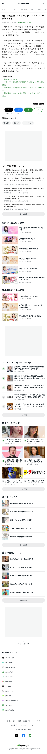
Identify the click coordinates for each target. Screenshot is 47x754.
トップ (4, 9)
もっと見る (23, 214)
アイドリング (28, 123)
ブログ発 (24, 9)
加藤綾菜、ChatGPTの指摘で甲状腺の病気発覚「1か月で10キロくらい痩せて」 (29, 368)
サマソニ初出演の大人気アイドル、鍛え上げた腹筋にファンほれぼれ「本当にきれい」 (13, 441)
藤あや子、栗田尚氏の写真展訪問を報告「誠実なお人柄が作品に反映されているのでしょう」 (24, 189)
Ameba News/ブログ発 (24, 22)
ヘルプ (38, 721)
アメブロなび (8, 705)
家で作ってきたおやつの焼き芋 (20, 567)
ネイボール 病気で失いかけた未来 (21, 592)
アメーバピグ (8, 681)
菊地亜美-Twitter (10, 79)
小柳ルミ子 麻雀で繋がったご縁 (21, 576)
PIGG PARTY (8, 686)
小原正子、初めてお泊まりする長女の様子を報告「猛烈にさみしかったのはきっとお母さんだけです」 (24, 171)
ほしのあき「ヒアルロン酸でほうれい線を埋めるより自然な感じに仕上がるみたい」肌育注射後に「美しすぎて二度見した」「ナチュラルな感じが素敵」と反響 (29, 379)
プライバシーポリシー (28, 725)
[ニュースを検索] (44, 3)
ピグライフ (8, 696)
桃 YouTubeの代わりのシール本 (21, 584)
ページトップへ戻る (23, 644)
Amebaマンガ (9, 691)
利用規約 (14, 725)
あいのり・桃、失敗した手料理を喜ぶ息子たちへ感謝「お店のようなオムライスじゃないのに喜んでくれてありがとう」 (24, 180)
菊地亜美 (6, 123)
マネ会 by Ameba (10, 667)
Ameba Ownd (9, 677)
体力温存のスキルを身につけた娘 (21, 559)
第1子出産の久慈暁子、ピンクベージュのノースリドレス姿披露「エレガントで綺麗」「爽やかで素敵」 (29, 387)
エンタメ (13, 9)
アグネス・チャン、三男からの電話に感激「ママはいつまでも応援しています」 (24, 197)
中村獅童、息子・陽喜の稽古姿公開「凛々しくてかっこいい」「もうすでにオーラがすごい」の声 (13, 462)
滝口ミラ (17, 123)
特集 (32, 9)
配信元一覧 (11, 721)
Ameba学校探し (9, 710)
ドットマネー (8, 662)
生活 (39, 9)
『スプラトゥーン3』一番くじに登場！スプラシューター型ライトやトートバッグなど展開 (13, 482)
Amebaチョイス (9, 658)
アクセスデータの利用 (23, 729)
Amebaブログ (9, 672)
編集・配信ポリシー (25, 721)
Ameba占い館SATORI (11, 700)
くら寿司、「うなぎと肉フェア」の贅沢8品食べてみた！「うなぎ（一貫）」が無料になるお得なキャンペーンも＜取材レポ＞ (29, 406)
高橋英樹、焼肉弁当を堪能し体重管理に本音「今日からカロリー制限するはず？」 (24, 206)
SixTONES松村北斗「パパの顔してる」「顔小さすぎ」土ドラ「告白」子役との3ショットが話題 (29, 397)
